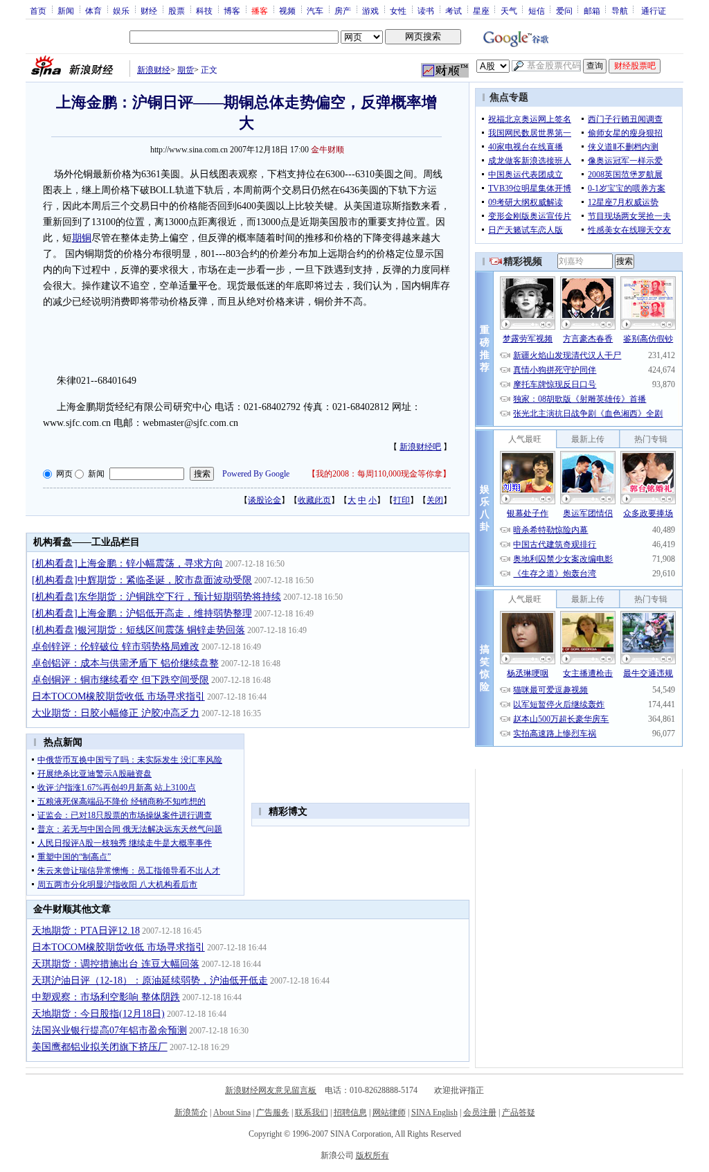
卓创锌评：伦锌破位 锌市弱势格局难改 (115, 646)
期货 (185, 70)
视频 (287, 10)
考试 (453, 10)
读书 (426, 10)
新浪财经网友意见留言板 (270, 1090)
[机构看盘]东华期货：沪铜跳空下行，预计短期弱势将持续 (156, 597)
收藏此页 (314, 500)
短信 (536, 10)
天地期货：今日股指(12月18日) (98, 1014)
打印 (401, 500)
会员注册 (479, 1112)
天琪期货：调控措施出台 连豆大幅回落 (115, 964)
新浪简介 (191, 1112)
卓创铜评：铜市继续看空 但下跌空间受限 (120, 680)
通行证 (653, 10)
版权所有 (372, 1155)
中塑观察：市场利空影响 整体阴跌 (106, 997)
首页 (38, 10)
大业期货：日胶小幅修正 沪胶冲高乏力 (115, 713)
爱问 (564, 10)
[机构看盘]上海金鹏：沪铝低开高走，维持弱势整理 (142, 613)
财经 (149, 10)
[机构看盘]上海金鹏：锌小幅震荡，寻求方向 (127, 563)
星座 (481, 10)
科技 (204, 10)
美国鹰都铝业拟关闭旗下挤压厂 (100, 1047)
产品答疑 (518, 1112)
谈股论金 (264, 500)
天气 (509, 10)
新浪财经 (153, 70)
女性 (398, 10)
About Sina (232, 1112)
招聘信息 (350, 1112)
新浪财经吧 (420, 447)
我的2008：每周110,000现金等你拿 (379, 474)
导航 (619, 10)
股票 (176, 10)
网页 (64, 474)
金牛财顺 (327, 149)
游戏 (370, 10)
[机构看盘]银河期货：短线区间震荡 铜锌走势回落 (138, 630)
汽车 (315, 10)
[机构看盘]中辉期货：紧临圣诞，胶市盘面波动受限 (142, 580)
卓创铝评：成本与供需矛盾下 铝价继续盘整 (125, 663)
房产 (342, 10)
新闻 (65, 10)
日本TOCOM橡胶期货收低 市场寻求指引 (118, 696)
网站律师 (389, 1112)
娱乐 (121, 10)
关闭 (435, 500)
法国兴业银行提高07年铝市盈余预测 (109, 1030)
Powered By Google (255, 474)
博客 (232, 10)
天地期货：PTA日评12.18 (86, 930)
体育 (93, 10)
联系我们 (311, 1112)
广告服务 (272, 1112)
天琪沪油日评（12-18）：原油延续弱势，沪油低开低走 (150, 980)
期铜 (81, 238)
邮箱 (592, 10)
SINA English (434, 1112)
